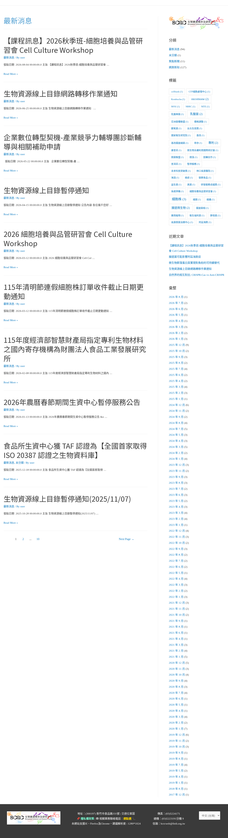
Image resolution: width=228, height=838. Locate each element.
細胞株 (179, 199)
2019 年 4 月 (176, 776)
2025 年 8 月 (176, 362)
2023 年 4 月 (176, 506)
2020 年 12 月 (177, 662)
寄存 (198, 143)
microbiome (200, 99)
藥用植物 (177, 215)
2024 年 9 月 (176, 416)
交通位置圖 (128, 813)
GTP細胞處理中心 (199, 91)
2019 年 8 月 (176, 758)
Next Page (126, 539)
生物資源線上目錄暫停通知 (46, 190)
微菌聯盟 (177, 157)
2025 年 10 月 (177, 351)
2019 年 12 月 (177, 734)
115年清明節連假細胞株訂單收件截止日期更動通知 (74, 291)
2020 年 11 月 (177, 668)
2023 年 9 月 (176, 477)
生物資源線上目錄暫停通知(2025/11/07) (67, 498)
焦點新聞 (174, 61)
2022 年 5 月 (176, 572)
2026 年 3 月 (176, 327)
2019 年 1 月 (176, 782)
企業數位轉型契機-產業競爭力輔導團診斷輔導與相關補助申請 (72, 142)
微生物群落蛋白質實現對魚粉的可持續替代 (194, 262)
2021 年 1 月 (176, 656)
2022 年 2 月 (176, 590)
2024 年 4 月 (176, 440)
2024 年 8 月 (176, 422)
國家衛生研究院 (181, 135)
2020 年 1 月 (176, 728)
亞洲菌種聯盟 (179, 121)
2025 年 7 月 (176, 368)
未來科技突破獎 (181, 171)
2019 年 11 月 (177, 740)
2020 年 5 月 (176, 704)
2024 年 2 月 (176, 453)
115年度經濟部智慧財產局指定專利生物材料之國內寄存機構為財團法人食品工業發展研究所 (75, 349)
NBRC (190, 106)
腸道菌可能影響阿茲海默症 (185, 256)
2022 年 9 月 (176, 548)
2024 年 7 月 (176, 429)
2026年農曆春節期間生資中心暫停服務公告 (72, 402)
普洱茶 (176, 164)
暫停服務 (193, 164)
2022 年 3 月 (176, 584)
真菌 (191, 184)
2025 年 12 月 (177, 344)
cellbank (177, 91)
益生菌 (176, 184)
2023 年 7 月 (176, 488)
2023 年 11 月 (177, 470)
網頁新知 (174, 67)
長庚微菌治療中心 (182, 222)
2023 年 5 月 (176, 500)
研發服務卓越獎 (210, 184)
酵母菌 (215, 215)
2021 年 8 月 (176, 626)
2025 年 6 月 (176, 375)
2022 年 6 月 (176, 566)
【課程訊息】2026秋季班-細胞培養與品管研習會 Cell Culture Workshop (73, 45)
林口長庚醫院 (205, 171)
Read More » (11, 73)
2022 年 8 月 (176, 554)
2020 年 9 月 (176, 680)
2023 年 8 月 (176, 482)
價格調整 (200, 121)
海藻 (175, 177)
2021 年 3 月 (176, 644)
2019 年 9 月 (176, 752)
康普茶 (176, 150)
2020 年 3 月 (176, 716)
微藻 (193, 157)
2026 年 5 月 (176, 314)
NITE (205, 106)
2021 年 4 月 (176, 638)
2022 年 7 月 (176, 560)
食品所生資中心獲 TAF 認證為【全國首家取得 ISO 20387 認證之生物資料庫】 (75, 450)
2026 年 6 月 (176, 309)
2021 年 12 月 (177, 602)
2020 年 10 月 (177, 674)
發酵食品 (205, 177)
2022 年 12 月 (177, 530)
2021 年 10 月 (177, 614)
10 (38, 539)
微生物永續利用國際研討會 (202, 150)
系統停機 (177, 191)
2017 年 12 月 (177, 794)
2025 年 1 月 (176, 398)
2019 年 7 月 (176, 764)
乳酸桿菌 (177, 114)
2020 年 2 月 (176, 722)
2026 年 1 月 (176, 338)
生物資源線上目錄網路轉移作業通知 (61, 93)
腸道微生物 (181, 207)
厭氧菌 (176, 128)
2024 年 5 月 (176, 434)
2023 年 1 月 (176, 524)
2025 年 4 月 (176, 381)
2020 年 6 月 (176, 698)
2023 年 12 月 (177, 464)
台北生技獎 (194, 128)
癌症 (189, 177)
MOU (175, 106)
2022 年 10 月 (177, 542)
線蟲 (210, 199)
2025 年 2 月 (176, 392)
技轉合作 (209, 157)
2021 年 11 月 (177, 608)
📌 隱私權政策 (85, 818)
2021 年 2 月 (176, 650)
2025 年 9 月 (176, 357)
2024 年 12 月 (177, 405)
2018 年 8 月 (176, 788)
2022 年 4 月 (176, 578)
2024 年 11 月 (177, 410)
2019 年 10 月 (177, 746)
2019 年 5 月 (176, 770)
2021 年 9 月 (176, 620)
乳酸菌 (196, 114)
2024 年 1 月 (176, 458)
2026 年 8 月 (176, 297)
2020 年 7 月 (176, 692)
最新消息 (9, 57)
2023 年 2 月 (176, 518)
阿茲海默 (205, 222)
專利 (213, 142)
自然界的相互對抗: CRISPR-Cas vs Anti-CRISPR (196, 274)
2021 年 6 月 (176, 632)
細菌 (197, 199)
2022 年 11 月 (177, 536)
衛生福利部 (197, 215)
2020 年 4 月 (176, 710)
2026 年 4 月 (176, 320)
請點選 (127, 818)
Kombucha (178, 99)
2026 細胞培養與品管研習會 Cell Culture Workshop (68, 238)
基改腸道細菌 (179, 143)
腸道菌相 (202, 208)
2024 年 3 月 (176, 446)
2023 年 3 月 (176, 512)
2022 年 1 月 (176, 596)
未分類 (20, 462)
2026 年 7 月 (176, 303)
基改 (200, 135)
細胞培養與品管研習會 (203, 191)
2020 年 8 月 (176, 686)
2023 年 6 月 (176, 494)
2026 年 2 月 (176, 333)
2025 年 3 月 (176, 386)
